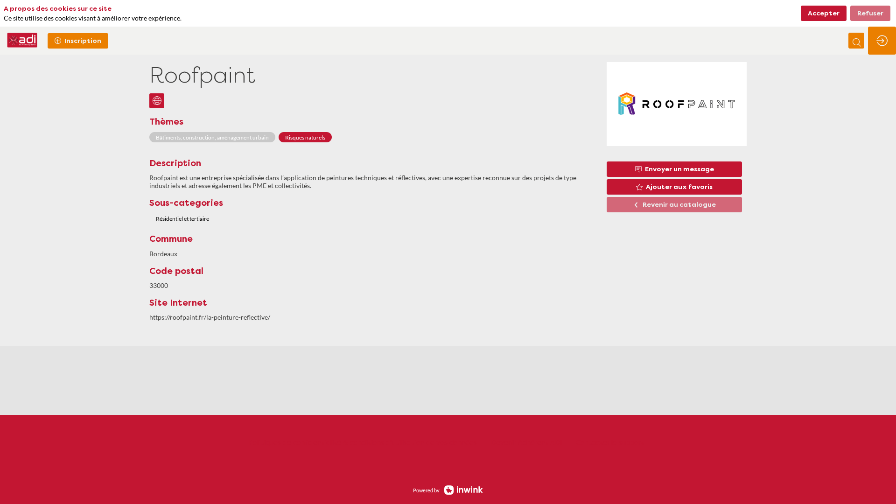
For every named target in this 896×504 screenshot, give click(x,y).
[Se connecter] (882, 41)
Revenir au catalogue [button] (679, 205)
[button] (78, 41)
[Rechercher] (856, 41)
